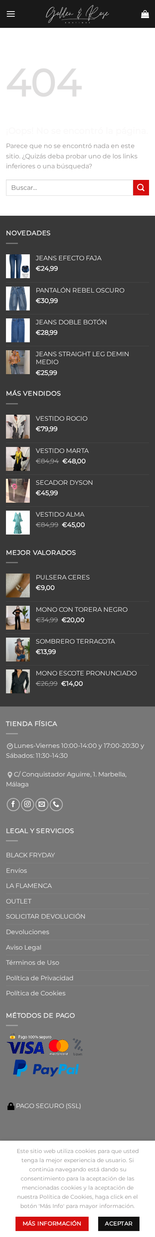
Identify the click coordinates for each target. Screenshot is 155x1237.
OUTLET (18, 901)
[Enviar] (141, 187)
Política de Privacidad (40, 978)
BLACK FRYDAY (30, 855)
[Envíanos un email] (41, 804)
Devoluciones (27, 932)
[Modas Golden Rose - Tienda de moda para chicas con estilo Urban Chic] (77, 13)
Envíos (16, 870)
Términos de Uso (32, 962)
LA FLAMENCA (29, 886)
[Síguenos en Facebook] (13, 804)
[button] (10, 13)
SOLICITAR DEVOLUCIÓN (45, 916)
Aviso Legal (23, 947)
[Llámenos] (56, 804)
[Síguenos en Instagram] (27, 804)
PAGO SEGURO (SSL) (48, 1106)
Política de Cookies (36, 993)
